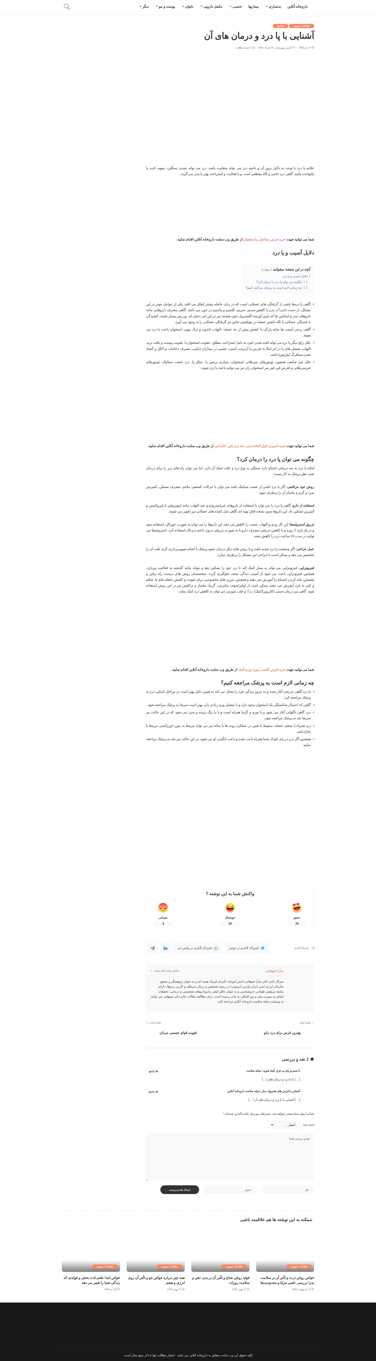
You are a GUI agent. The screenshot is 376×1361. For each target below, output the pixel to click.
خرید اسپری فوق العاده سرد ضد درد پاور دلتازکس (250, 446)
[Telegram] (152, 948)
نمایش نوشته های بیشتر (167, 970)
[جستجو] (66, 6)
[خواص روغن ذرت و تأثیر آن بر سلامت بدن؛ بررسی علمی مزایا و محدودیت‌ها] (285, 1250)
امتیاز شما (308, 1124)
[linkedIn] (165, 948)
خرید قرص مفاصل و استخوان (264, 239)
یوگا (249, 591)
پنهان (266, 269)
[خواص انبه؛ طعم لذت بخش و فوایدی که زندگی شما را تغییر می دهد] (91, 1250)
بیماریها (280, 26)
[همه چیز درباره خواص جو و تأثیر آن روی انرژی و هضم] (156, 1250)
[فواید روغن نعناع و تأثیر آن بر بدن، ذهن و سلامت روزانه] (220, 1250)
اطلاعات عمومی (301, 26)
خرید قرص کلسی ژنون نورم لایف (262, 669)
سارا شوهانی (274, 970)
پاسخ (151, 1071)
